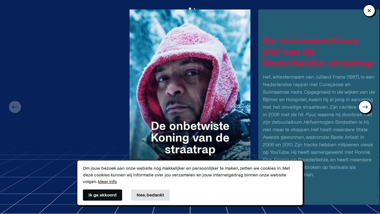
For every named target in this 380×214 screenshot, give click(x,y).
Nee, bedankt (150, 195)
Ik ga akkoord (102, 195)
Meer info (107, 181)
